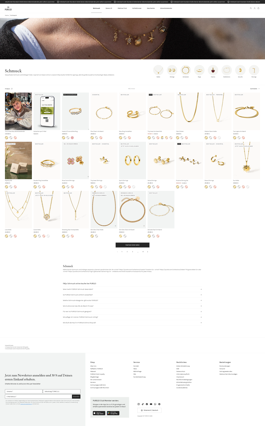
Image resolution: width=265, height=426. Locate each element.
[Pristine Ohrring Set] (189, 160)
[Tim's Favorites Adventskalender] (18, 111)
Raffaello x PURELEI (96, 369)
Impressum (180, 377)
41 (143, 252)
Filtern (7, 89)
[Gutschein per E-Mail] (47, 111)
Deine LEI (109, 8)
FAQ (134, 374)
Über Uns (93, 366)
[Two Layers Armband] (246, 111)
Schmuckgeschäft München (99, 388)
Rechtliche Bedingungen (184, 380)
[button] (251, 8)
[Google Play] (113, 413)
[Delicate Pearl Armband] (161, 209)
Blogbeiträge (94, 377)
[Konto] (254, 8)
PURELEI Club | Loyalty (97, 374)
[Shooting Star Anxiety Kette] (75, 209)
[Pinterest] (159, 404)
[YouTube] (151, 404)
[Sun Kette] (246, 160)
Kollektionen (136, 8)
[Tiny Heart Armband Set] (161, 111)
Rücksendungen (224, 366)
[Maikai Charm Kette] (218, 111)
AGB (177, 369)
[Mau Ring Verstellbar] (132, 111)
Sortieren (253, 89)
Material (93, 371)
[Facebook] (147, 404)
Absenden (76, 396)
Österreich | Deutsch (151, 410)
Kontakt (136, 366)
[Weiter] (147, 252)
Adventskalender (166, 8)
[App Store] (99, 413)
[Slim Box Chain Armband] (132, 209)
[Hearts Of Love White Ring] (75, 111)
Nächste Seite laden (132, 245)
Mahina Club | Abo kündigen (228, 374)
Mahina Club (122, 8)
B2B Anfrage (137, 371)
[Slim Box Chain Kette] (104, 209)
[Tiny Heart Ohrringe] (104, 160)
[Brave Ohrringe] (218, 160)
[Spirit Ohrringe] (132, 160)
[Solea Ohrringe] (161, 160)
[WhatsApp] (155, 404)
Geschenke (151, 8)
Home (7, 15)
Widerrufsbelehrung (182, 366)
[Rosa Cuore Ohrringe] (75, 160)
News (135, 369)
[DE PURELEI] (8, 8)
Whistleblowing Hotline (183, 382)
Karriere (93, 382)
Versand (222, 369)
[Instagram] (138, 404)
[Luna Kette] (18, 209)
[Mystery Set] (18, 160)
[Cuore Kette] (47, 209)
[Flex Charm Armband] (104, 111)
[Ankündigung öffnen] (132, 2)
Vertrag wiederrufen (225, 371)
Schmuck (96, 8)
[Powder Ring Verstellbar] (47, 160)
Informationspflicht (182, 374)
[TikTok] (143, 404)
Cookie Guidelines (181, 388)
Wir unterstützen (96, 380)
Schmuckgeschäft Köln (98, 385)
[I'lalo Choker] (189, 111)
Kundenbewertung (139, 377)
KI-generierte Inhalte (183, 385)
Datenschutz (180, 371)
